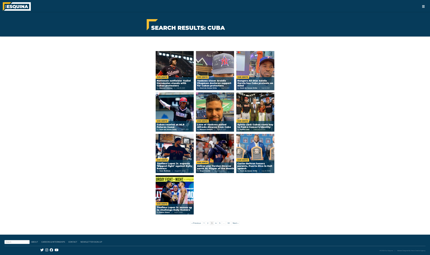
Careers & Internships (53, 242)
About (34, 242)
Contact (72, 242)
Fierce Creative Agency (418, 250)
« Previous (196, 223)
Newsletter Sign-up (91, 242)
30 (228, 223)
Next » (235, 223)
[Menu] (423, 6)
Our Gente (162, 77)
